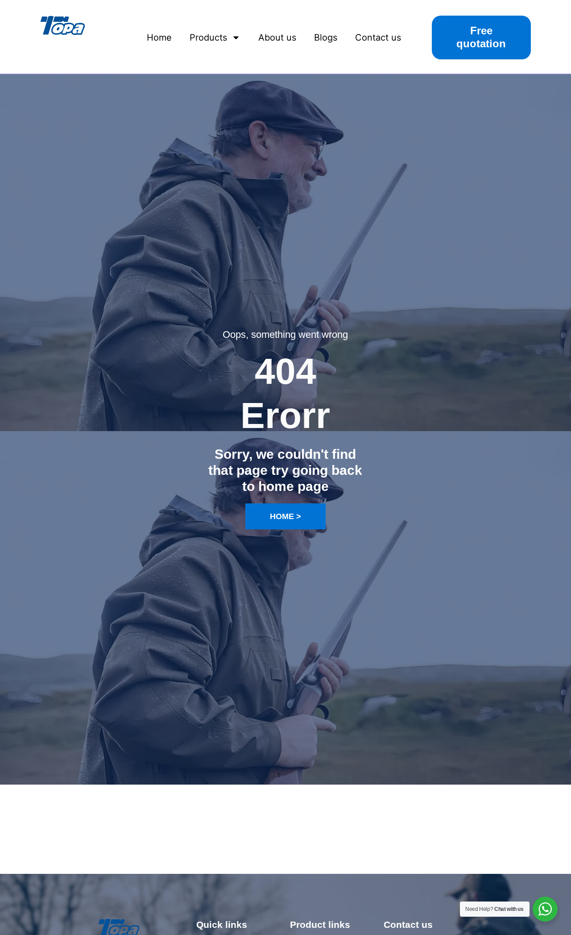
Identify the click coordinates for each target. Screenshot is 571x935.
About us (277, 37)
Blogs (325, 37)
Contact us (378, 37)
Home (159, 37)
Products (208, 37)
